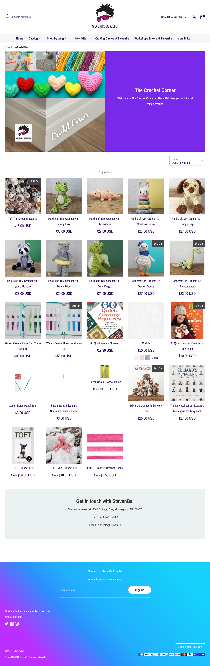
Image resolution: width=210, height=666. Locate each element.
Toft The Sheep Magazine (22, 218)
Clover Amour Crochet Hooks (105, 382)
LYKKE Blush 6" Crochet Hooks (105, 468)
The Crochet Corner (21, 47)
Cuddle (146, 343)
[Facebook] (12, 624)
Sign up (139, 590)
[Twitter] (6, 624)
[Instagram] (17, 624)
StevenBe (24, 657)
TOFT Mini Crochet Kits (63, 468)
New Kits (81, 38)
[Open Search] (8, 16)
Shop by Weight (57, 38)
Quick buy (23, 209)
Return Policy (18, 650)
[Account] (194, 17)
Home (19, 38)
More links (184, 38)
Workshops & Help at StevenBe (153, 38)
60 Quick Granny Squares (104, 343)
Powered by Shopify (37, 657)
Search (8, 650)
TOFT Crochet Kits (23, 468)
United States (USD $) (172, 17)
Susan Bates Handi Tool (22, 405)
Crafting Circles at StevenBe (112, 38)
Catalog (34, 38)
